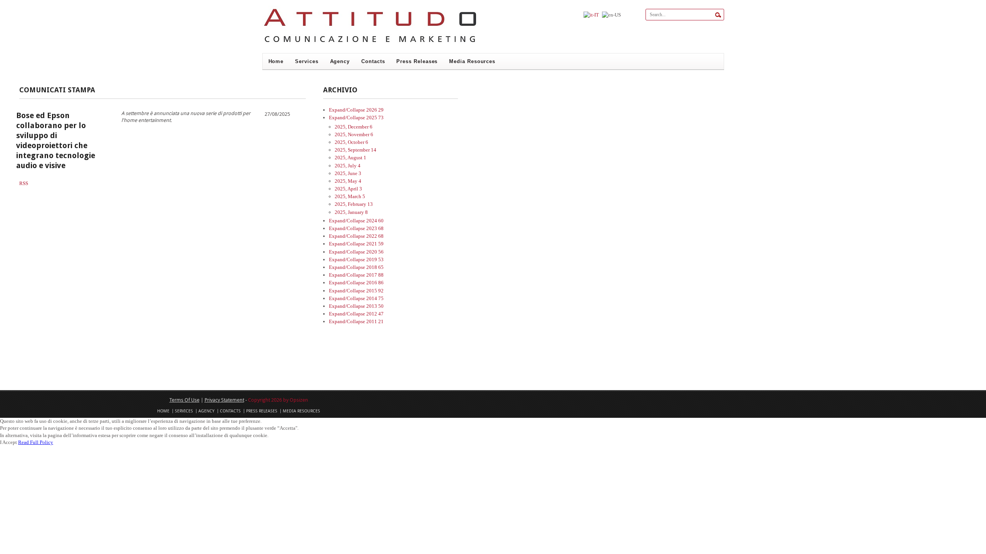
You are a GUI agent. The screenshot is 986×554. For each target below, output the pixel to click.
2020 (375, 252)
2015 (375, 291)
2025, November (354, 134)
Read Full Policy (35, 442)
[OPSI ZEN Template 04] (370, 44)
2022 (375, 236)
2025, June (348, 173)
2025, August (350, 157)
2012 (375, 314)
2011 (375, 321)
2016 (375, 282)
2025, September (355, 150)
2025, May (348, 181)
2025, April (348, 189)
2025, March (350, 196)
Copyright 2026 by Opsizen (278, 399)
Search (718, 15)
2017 (375, 275)
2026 (375, 110)
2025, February (354, 204)
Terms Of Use (184, 399)
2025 (375, 117)
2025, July (348, 166)
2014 (375, 298)
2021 (375, 244)
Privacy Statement (224, 399)
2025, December (353, 127)
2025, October (351, 142)
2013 (375, 306)
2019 (375, 259)
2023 (375, 228)
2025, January (351, 212)
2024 (375, 221)
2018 (375, 267)
